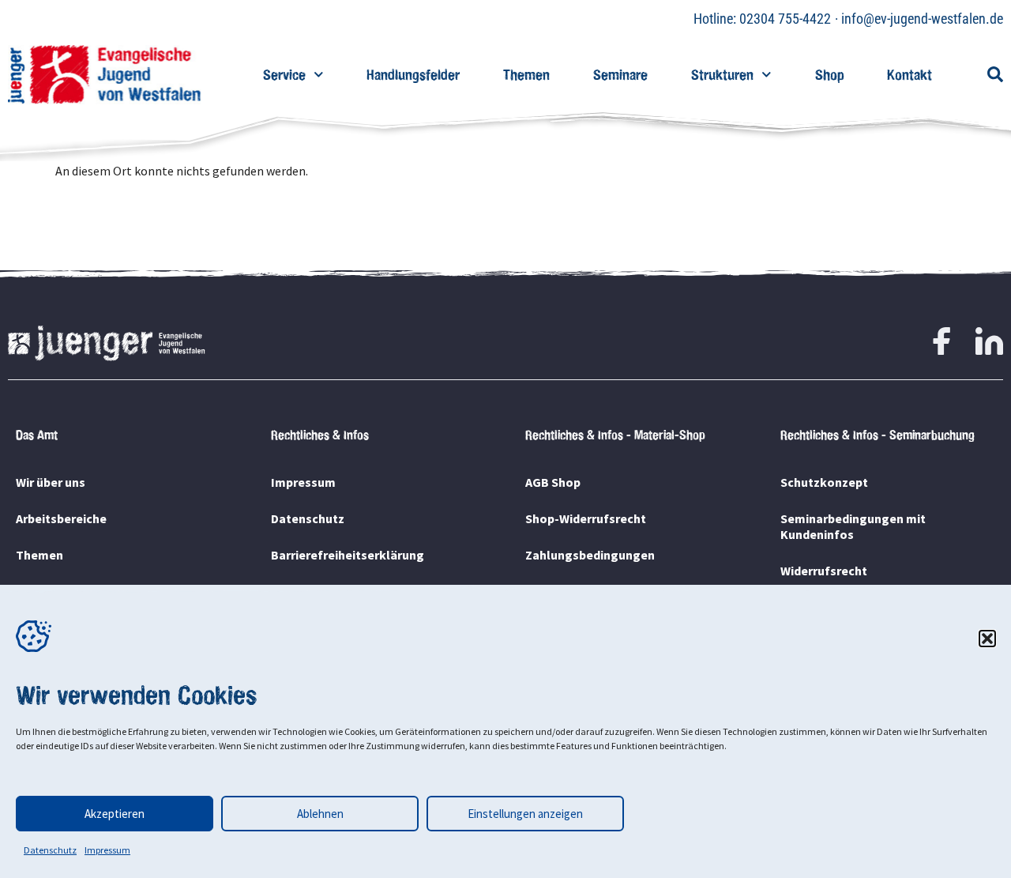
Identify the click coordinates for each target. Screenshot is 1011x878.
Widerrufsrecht (823, 570)
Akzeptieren (115, 813)
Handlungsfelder (413, 75)
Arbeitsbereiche (61, 518)
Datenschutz (50, 850)
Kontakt (909, 75)
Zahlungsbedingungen (590, 555)
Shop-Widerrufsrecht (585, 518)
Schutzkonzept (824, 482)
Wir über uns (50, 482)
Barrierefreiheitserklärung (347, 555)
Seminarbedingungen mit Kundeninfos (853, 526)
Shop (829, 75)
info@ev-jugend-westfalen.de (922, 18)
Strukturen (722, 75)
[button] (987, 638)
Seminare (620, 75)
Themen (526, 75)
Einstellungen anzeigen (525, 813)
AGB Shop (553, 482)
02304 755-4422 (785, 18)
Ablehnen (320, 813)
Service (284, 75)
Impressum (107, 850)
